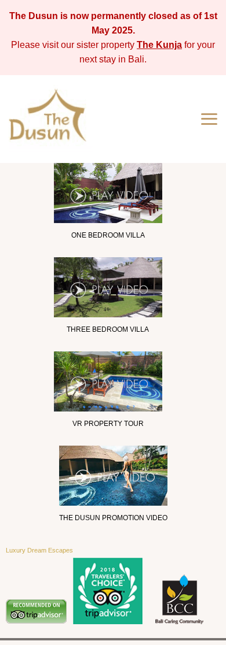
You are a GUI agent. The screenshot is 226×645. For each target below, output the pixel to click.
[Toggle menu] (209, 119)
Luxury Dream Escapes (39, 550)
